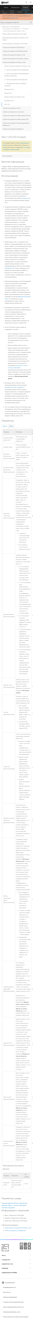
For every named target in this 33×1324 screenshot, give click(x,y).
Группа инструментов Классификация (17, 70)
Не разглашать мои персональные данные (15, 1317)
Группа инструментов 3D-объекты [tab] (14, 47)
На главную (4, 12)
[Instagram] (25, 1247)
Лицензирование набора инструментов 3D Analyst (15, 39)
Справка (19, 12)
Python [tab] (11, 426)
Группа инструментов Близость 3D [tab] (14, 55)
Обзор (6, 7)
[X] (25, 1244)
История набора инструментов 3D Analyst (14, 43)
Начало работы (12, 12)
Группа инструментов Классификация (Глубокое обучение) (16, 75)
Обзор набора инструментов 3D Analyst (14, 34)
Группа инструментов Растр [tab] (12, 108)
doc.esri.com (14, 18)
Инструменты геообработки (11, 29)
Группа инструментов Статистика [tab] (14, 112)
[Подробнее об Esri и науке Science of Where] (5, 1248)
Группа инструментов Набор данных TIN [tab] (16, 119)
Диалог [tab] (5, 426)
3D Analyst (25, 29)
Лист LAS (7, 104)
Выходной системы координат (14, 387)
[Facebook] (21, 1244)
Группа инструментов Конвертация (16, 79)
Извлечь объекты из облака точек (14, 97)
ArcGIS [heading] (4, 1255)
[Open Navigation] (31, 2)
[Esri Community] (21, 1247)
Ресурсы (25, 7)
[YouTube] (29, 1247)
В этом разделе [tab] (7, 156)
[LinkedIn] (29, 1244)
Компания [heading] (5, 1268)
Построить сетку (21, 365)
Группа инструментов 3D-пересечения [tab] (15, 51)
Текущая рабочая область (10, 1203)
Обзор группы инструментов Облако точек (17, 66)
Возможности (15, 7)
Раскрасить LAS (9, 89)
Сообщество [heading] (6, 1259)
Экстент (16, 1205)
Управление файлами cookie (11, 1312)
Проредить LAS (9, 100)
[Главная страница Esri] (5, 2)
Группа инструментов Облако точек (14, 31)
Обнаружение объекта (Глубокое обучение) (15, 84)
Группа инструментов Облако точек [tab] (15, 62)
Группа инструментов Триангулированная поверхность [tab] (15, 124)
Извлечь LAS (8, 93)
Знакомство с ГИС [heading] (7, 1264)
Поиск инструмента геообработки (15, 1230)
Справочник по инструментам (10, 26)
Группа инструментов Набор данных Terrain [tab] (17, 115)
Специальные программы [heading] (9, 1272)
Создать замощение (14, 367)
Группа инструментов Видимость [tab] (14, 129)
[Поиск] (26, 2)
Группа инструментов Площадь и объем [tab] (16, 58)
